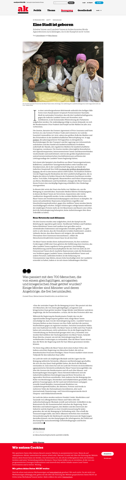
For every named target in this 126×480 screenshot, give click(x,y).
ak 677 (48, 20)
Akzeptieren (107, 454)
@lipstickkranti (39, 432)
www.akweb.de (55, 472)
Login (84, 2)
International (57, 20)
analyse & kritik (20, 2)
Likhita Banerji (40, 35)
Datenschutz (67, 477)
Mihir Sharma (52, 35)
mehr (98, 10)
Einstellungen (107, 458)
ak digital (90, 2)
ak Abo (99, 2)
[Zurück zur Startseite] (23, 9)
